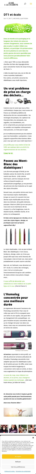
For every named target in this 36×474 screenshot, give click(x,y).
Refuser (18, 462)
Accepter (18, 456)
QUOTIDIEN (24, 18)
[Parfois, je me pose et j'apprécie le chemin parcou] (23, 429)
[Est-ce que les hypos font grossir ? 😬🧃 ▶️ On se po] (13, 429)
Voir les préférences (18, 467)
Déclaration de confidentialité (23, 471)
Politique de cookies (10, 471)
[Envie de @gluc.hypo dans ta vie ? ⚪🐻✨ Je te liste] (4, 429)
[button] (33, 438)
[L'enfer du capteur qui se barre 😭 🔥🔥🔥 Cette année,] (32, 429)
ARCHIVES (16, 18)
